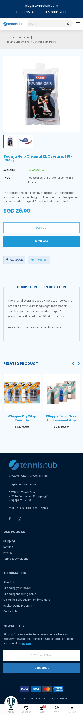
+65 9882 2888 (55, 12)
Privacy (7, 552)
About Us (9, 582)
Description (27, 287)
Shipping (9, 541)
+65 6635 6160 (27, 12)
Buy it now (41, 241)
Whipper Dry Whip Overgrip (22, 418)
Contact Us (10, 611)
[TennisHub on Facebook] (9, 519)
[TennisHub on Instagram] (19, 519)
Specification (55, 287)
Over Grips (57, 177)
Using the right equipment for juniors (26, 599)
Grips (47, 177)
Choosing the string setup (19, 594)
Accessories (35, 177)
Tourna (32, 182)
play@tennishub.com (41, 5)
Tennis (69, 177)
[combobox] (50, 23)
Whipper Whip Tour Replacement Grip (61, 418)
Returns (8, 547)
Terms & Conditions (15, 558)
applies (26, 643)
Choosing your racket (17, 588)
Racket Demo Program (17, 605)
